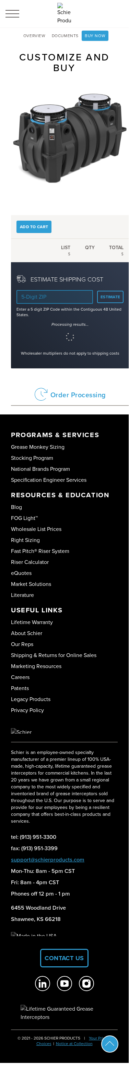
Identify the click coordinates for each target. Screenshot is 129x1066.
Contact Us (64, 958)
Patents (20, 688)
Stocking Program (32, 458)
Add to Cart (34, 227)
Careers (20, 677)
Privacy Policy (27, 710)
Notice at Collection (74, 1044)
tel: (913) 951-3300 (33, 837)
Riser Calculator (30, 562)
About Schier (26, 633)
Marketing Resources (36, 666)
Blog (16, 507)
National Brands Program (40, 469)
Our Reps (22, 644)
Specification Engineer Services (48, 480)
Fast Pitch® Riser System (40, 551)
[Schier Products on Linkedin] (42, 983)
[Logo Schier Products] (64, 14)
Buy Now (95, 36)
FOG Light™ (24, 518)
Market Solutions (31, 584)
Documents (65, 36)
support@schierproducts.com (47, 859)
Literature (22, 595)
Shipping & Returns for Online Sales (53, 655)
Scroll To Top (109, 1044)
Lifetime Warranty (32, 622)
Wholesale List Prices (36, 529)
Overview (34, 36)
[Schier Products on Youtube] (64, 983)
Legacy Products (30, 699)
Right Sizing (25, 540)
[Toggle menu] (12, 14)
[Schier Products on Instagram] (86, 983)
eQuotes (21, 573)
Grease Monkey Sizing (37, 447)
